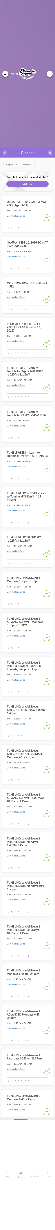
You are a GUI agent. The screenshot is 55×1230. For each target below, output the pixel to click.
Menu (14, 73)
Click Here (27, 184)
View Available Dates (16, 216)
